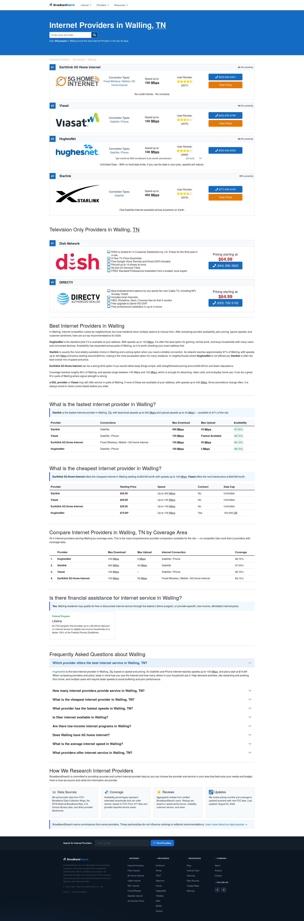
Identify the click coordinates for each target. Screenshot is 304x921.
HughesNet (57, 449)
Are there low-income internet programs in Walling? (92, 726)
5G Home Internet (123, 83)
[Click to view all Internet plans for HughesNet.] (77, 150)
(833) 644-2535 (227, 150)
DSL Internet (133, 885)
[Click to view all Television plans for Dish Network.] (78, 261)
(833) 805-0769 (227, 115)
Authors (218, 870)
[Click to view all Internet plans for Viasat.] (77, 119)
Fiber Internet (134, 870)
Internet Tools (193, 870)
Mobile (126, 81)
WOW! (159, 905)
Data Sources (193, 880)
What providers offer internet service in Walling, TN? (92, 752)
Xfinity (159, 870)
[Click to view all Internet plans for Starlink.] (77, 193)
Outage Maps (193, 885)
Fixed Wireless (112, 81)
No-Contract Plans (136, 900)
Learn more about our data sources (224, 824)
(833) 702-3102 (227, 302)
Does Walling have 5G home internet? (81, 734)
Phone (125, 121)
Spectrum (160, 880)
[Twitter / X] (223, 889)
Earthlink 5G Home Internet (67, 442)
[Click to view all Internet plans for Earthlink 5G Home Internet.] (77, 81)
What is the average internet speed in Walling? (88, 743)
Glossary (191, 875)
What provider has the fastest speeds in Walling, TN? (93, 708)
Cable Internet (134, 880)
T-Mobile (160, 895)
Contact (218, 875)
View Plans (225, 85)
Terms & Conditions (79, 891)
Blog (189, 865)
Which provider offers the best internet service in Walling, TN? (100, 662)
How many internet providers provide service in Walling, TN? (99, 690)
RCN (158, 900)
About (217, 865)
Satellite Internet (135, 895)
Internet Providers (136, 865)
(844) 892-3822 (227, 265)
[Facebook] (217, 889)
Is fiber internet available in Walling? (80, 717)
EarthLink (160, 865)
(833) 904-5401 (227, 77)
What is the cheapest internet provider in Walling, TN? (93, 699)
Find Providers (164, 842)
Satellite (114, 121)
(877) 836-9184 (227, 189)
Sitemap (190, 890)
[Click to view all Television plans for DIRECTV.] (78, 298)
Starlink (55, 429)
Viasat (54, 436)
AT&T (158, 875)
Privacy (66, 891)
